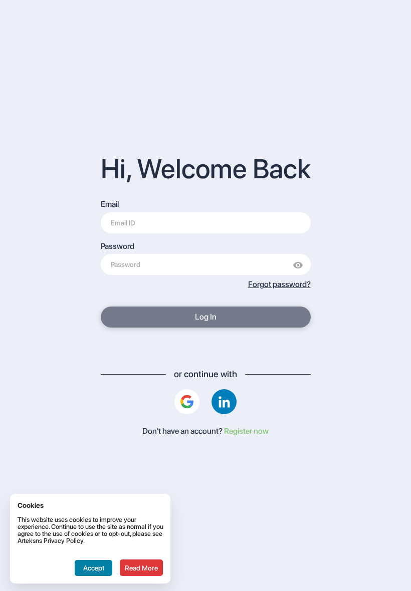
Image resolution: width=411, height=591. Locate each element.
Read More (141, 568)
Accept (93, 568)
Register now (246, 431)
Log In (206, 317)
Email (110, 204)
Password (117, 246)
